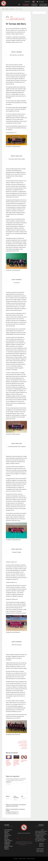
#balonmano (24, 741)
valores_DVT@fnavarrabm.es (40, 839)
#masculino (21, 745)
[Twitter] (37, 2)
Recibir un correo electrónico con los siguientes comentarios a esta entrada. (16, 805)
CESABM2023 (16, 18)
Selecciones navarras (18, 19)
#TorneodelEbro (24, 748)
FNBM (11, 16)
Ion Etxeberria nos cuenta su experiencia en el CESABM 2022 (16, 763)
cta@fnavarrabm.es (40, 836)
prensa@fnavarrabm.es (39, 835)
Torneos (23, 19)
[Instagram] (41, 2)
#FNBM (26, 744)
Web (22, 796)
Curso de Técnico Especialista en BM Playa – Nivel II (8, 763)
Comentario (9, 781)
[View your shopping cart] (33, 2)
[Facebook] (39, 2)
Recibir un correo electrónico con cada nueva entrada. (15, 810)
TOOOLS (27, 844)
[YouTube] (43, 2)
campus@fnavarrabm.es (40, 838)
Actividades (12, 18)
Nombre (8, 796)
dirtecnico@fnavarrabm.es (40, 832)
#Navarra (25, 745)
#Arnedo (20, 741)
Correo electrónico (16, 797)
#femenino (22, 744)
